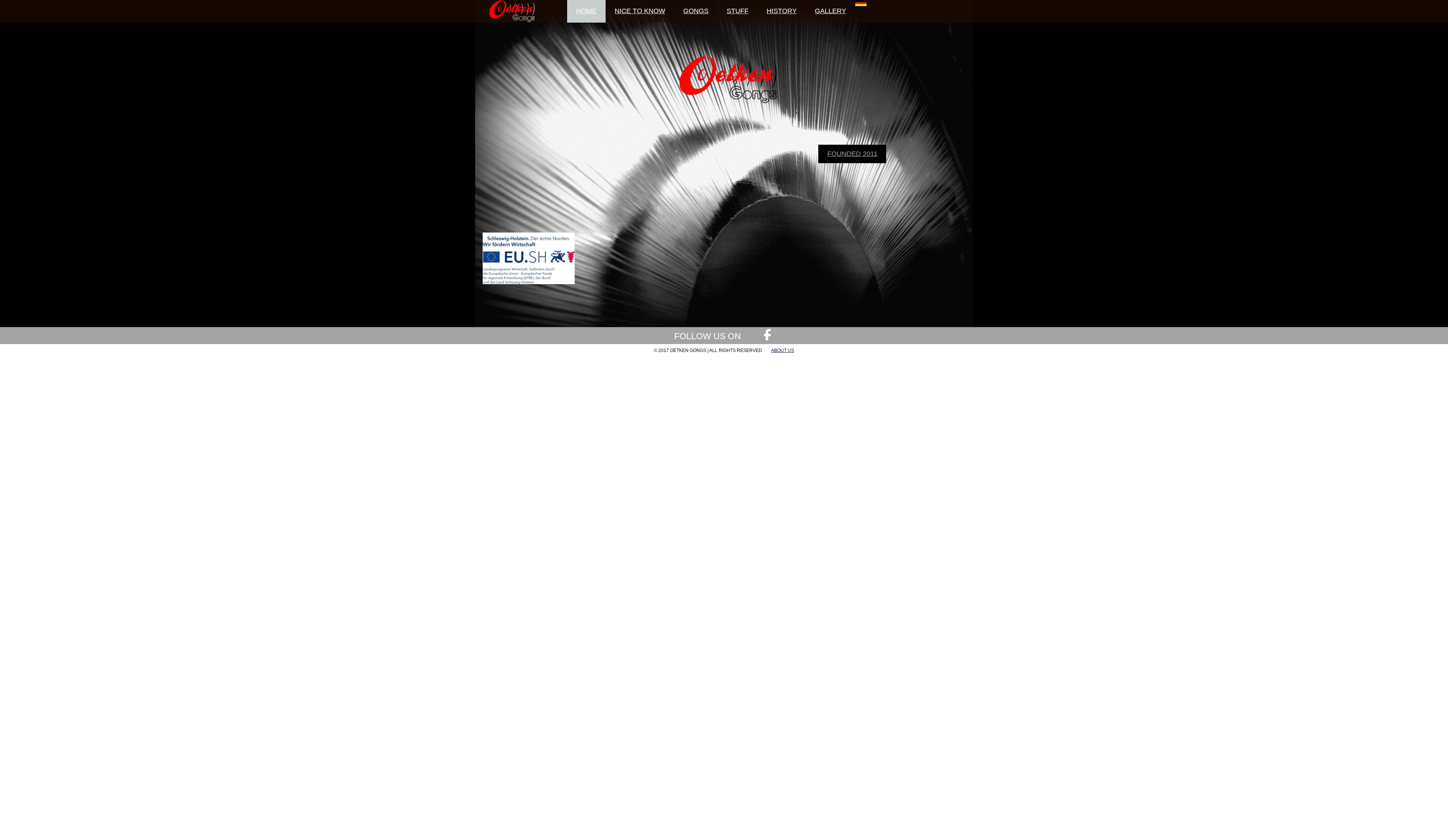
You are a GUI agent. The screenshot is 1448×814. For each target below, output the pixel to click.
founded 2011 (852, 154)
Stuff (738, 11)
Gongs (696, 11)
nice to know (640, 11)
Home (586, 11)
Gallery (830, 11)
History (782, 11)
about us (782, 350)
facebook (767, 334)
